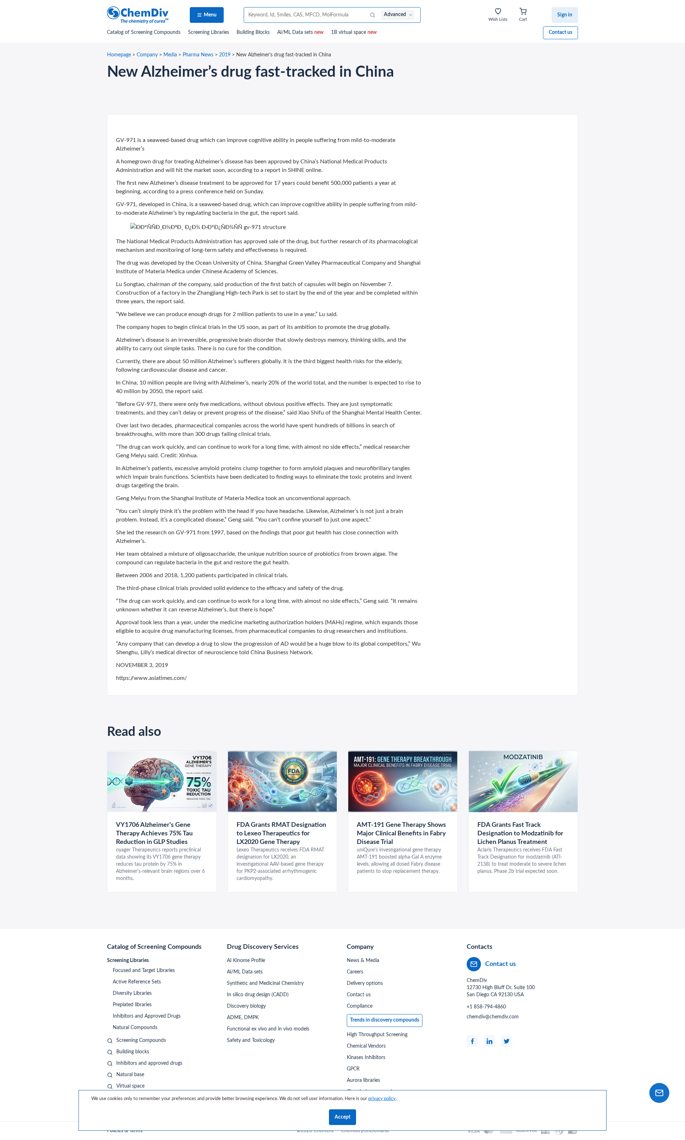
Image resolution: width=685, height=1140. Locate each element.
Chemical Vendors (366, 1046)
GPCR (353, 1069)
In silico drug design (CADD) (258, 994)
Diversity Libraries (132, 993)
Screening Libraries (208, 32)
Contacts (479, 947)
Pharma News (198, 54)
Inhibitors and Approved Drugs (147, 1016)
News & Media (363, 960)
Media (170, 54)
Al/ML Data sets (300, 32)
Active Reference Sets (137, 981)
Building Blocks (253, 32)
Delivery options (365, 983)
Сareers (355, 971)
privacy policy (382, 1098)
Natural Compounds (135, 1027)
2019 (224, 54)
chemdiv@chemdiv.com (493, 1016)
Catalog (144, 32)
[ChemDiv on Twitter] (506, 1041)
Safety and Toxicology (251, 1040)
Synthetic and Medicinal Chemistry (265, 983)
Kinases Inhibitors (366, 1057)
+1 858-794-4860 (486, 1006)
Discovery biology (246, 1006)
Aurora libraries (363, 1080)
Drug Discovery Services (263, 947)
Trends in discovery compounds (384, 1020)
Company (147, 54)
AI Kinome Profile (246, 960)
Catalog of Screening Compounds (154, 947)
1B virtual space (354, 32)
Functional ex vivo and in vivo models (268, 1029)
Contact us (560, 32)
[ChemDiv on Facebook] (472, 1041)
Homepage (119, 54)
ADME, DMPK (243, 1017)
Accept (342, 1117)
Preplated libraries (132, 1004)
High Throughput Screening (377, 1034)
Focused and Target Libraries (144, 970)
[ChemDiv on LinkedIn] (489, 1041)
